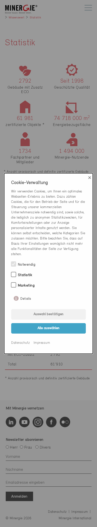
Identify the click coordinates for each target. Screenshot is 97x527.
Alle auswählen (48, 328)
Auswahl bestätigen (48, 314)
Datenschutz (20, 343)
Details (25, 297)
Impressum (42, 343)
